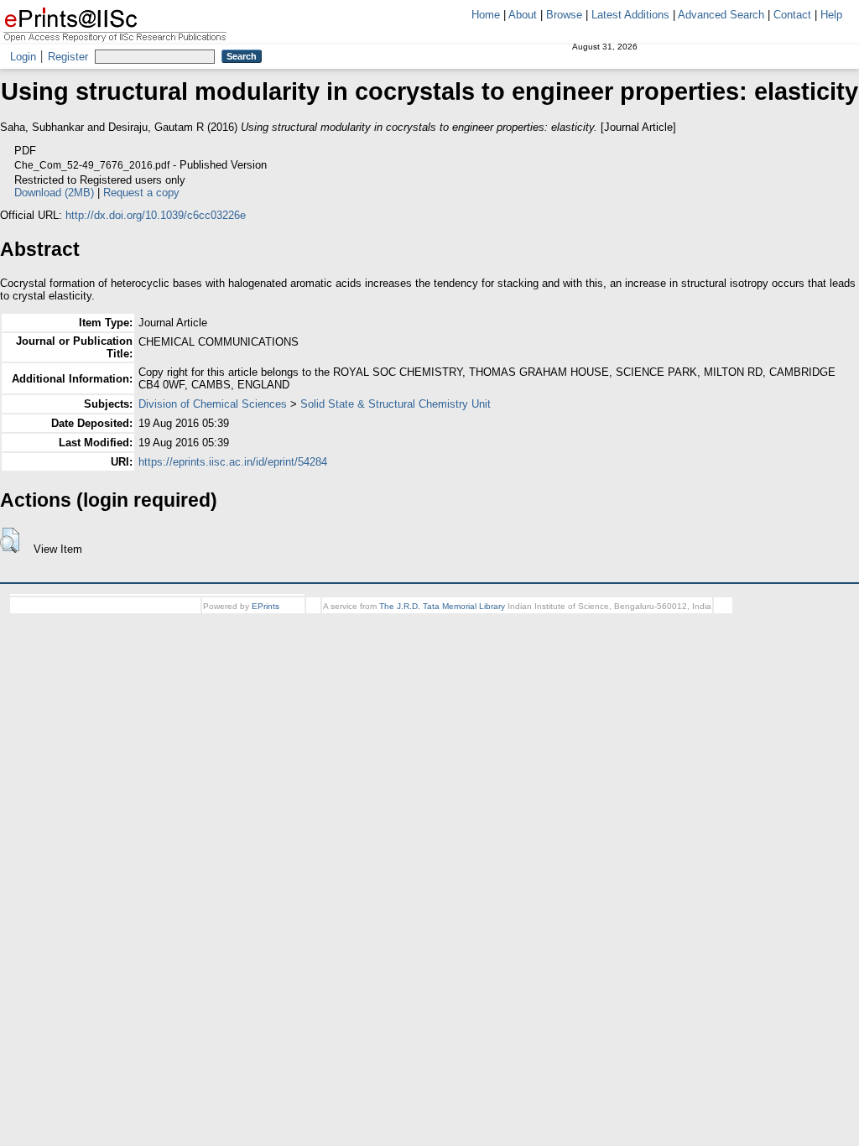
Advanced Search (721, 14)
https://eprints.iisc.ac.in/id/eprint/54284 (232, 462)
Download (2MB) (295, 192)
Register (68, 56)
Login (23, 56)
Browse (564, 14)
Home (485, 14)
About (522, 14)
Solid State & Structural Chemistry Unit (395, 404)
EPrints (265, 606)
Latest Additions (630, 14)
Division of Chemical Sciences (212, 404)
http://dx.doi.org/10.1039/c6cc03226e (155, 215)
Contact (792, 14)
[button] (9, 540)
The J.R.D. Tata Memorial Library (442, 606)
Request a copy (382, 192)
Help (831, 14)
